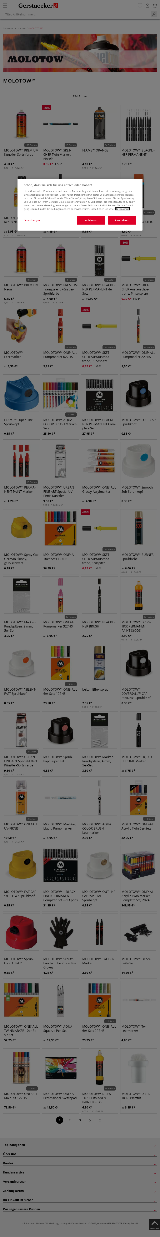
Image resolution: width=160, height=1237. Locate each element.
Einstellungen (32, 219)
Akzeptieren (122, 220)
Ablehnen (91, 220)
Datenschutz (122, 208)
